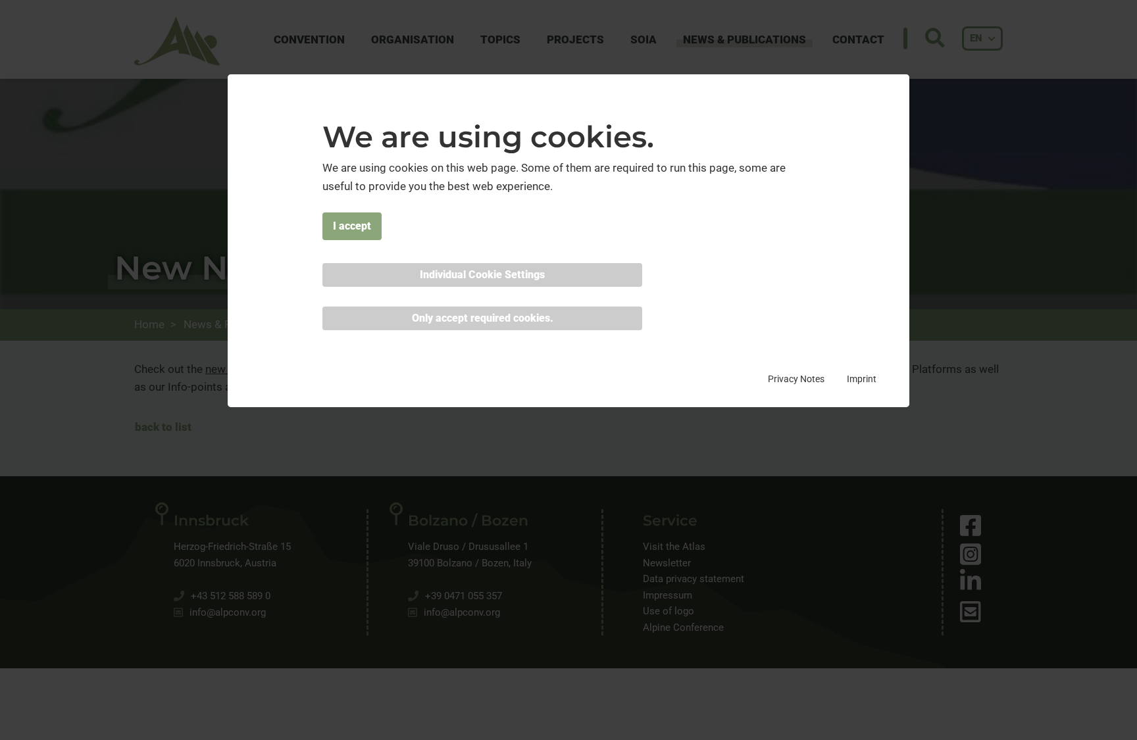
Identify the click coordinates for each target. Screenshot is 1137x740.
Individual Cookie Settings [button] (482, 274)
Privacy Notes (796, 378)
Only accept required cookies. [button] (482, 317)
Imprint (861, 378)
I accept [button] (352, 225)
